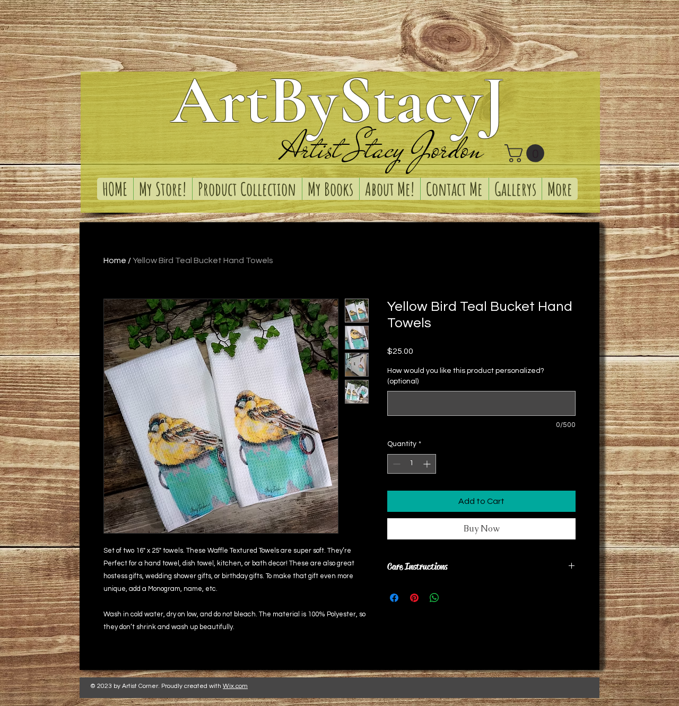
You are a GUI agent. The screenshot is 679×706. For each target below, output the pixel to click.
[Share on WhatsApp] (434, 597)
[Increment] (427, 464)
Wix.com (235, 686)
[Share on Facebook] (394, 597)
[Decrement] (395, 464)
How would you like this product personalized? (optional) (465, 376)
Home (114, 260)
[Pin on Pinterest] (414, 597)
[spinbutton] (411, 464)
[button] (526, 153)
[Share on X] (454, 597)
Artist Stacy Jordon (382, 149)
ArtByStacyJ (338, 100)
